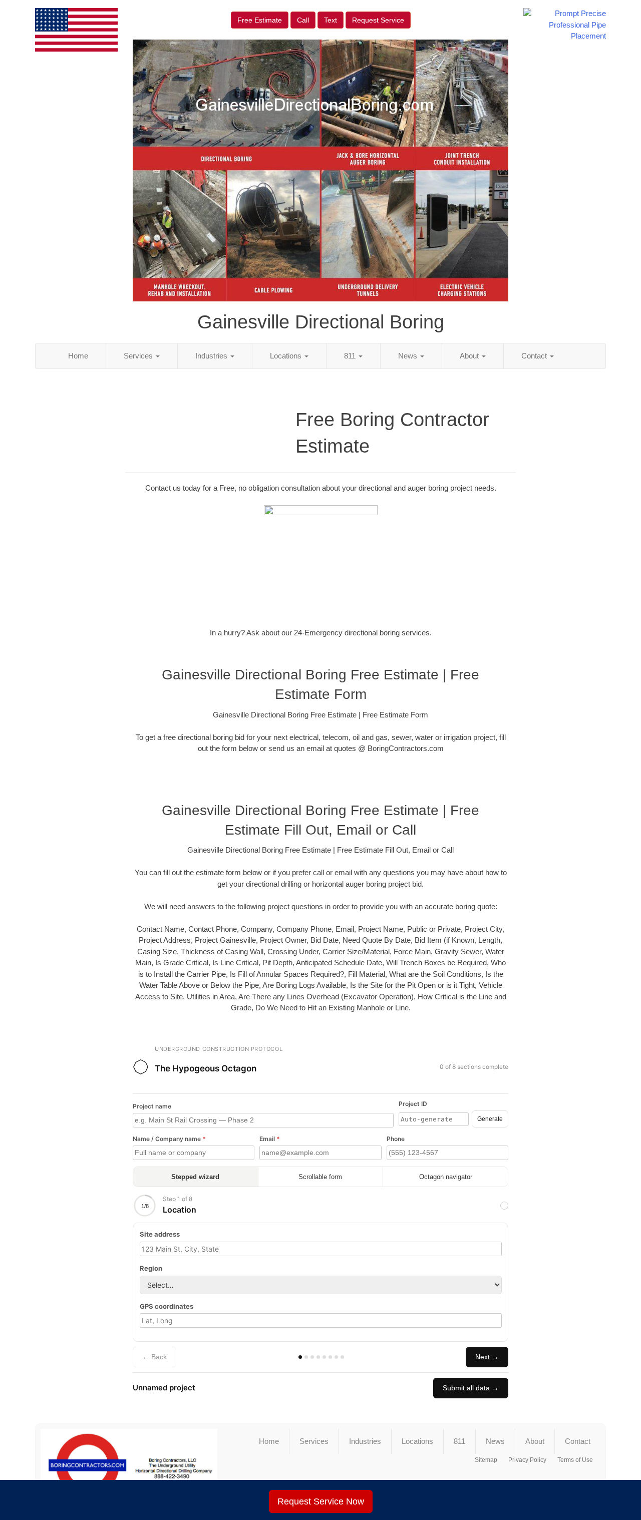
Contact (535, 355)
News (408, 355)
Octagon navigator (445, 1177)
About (470, 355)
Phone (396, 1139)
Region (151, 1268)
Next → (487, 1357)
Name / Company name (169, 1139)
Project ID (413, 1103)
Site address (160, 1234)
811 (351, 355)
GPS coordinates (166, 1306)
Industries (212, 355)
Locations (286, 355)
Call (303, 20)
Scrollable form (320, 1177)
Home (78, 355)
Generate (490, 1118)
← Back (154, 1357)
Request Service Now (320, 1501)
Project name (152, 1106)
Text (330, 20)
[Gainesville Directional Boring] (129, 1465)
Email (269, 1139)
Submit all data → (471, 1388)
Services (139, 355)
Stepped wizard (195, 1177)
